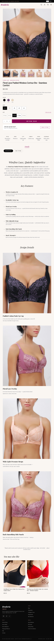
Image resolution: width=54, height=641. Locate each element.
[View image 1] (6, 73)
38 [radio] (14, 108)
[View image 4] (31, 73)
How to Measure (5, 626)
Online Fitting (4, 622)
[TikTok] (9, 616)
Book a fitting (45, 127)
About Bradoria (31, 622)
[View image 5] (39, 73)
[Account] (44, 4)
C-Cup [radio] (4, 115)
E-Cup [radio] (14, 115)
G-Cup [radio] (24, 115)
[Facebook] (6, 616)
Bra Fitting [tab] (18, 150)
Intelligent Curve (31, 612)
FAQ (3, 630)
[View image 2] (15, 73)
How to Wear (4, 624)
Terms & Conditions (32, 628)
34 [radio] (4, 108)
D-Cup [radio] (9, 115)
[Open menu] (51, 4)
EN (47, 1)
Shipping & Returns (6, 628)
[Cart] (47, 4)
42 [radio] (24, 108)
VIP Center (30, 624)
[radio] (4, 100)
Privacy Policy (30, 626)
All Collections (31, 616)
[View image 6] (47, 73)
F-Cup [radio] (19, 115)
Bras (29, 608)
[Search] (41, 4)
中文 (50, 1)
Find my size (48, 112)
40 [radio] (19, 108)
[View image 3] (23, 73)
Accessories (30, 614)
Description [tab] (8, 150)
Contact (3, 633)
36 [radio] (9, 108)
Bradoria (5, 5)
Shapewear (30, 610)
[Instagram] (3, 616)
